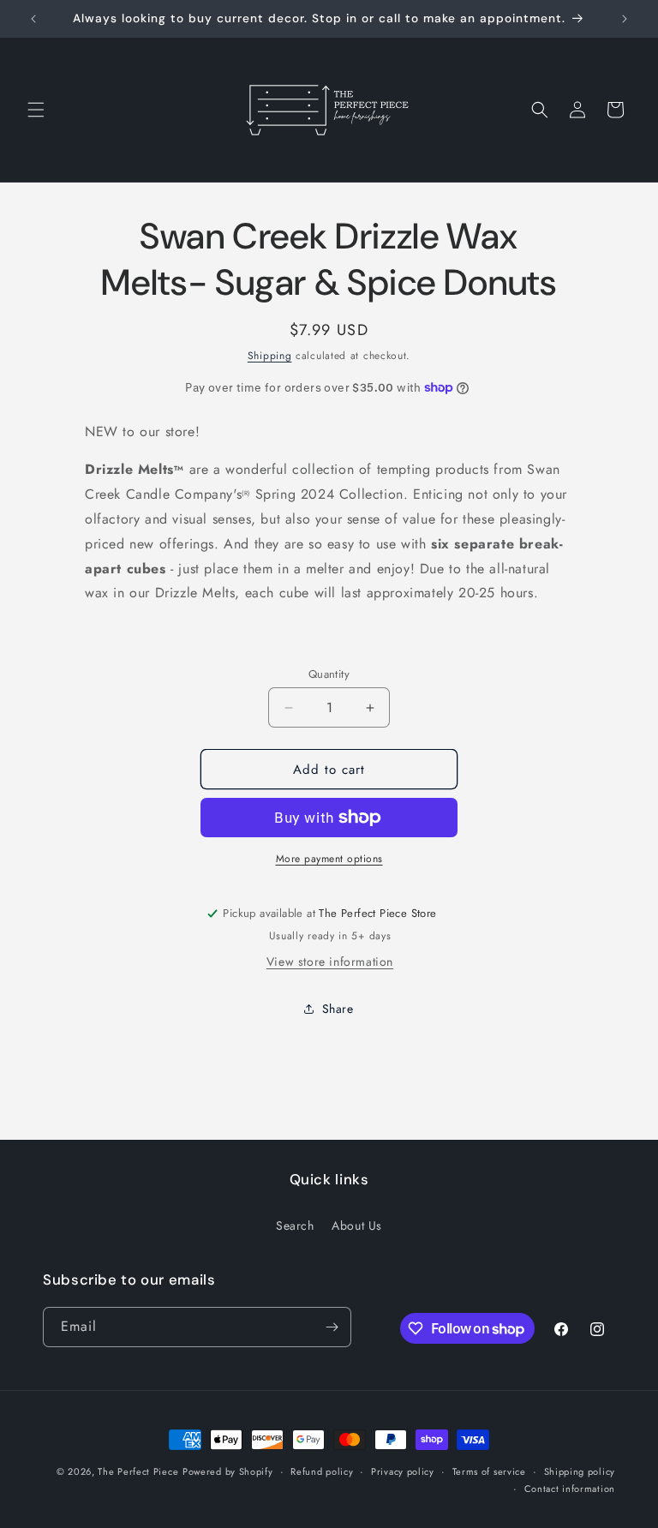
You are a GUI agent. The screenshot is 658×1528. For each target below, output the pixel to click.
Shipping (270, 355)
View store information (329, 961)
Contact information (569, 1488)
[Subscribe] (331, 1327)
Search (295, 1225)
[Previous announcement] (33, 19)
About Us (357, 1225)
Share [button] (338, 1008)
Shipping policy (580, 1471)
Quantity (329, 674)
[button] (36, 110)
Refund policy (321, 1471)
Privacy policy (402, 1471)
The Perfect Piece (138, 1471)
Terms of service (489, 1471)
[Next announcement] (624, 19)
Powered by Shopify (227, 1471)
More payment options (329, 858)
